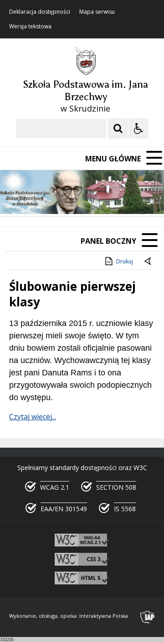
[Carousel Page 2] (97, 198)
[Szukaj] (118, 128)
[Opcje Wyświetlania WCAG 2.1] (138, 128)
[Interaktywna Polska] (147, 617)
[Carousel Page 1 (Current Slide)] (89, 198)
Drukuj (124, 261)
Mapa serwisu (97, 12)
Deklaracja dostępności (39, 12)
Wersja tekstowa (30, 26)
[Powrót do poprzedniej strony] (148, 261)
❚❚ (18, 198)
